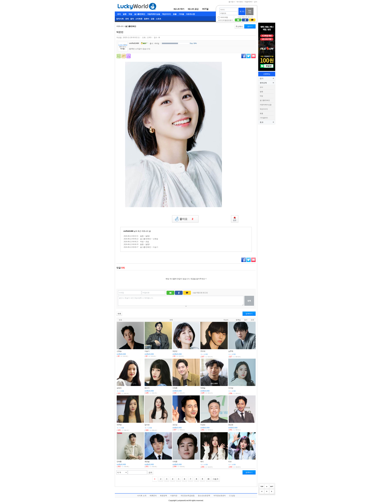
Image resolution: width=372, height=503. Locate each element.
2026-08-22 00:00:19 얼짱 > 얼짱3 (137, 244)
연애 (127, 19)
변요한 (230, 425)
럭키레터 (240, 2)
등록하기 (249, 314)
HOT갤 (205, 9)
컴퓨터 (146, 19)
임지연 (147, 425)
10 (208, 479)
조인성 (174, 425)
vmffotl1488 (134, 43)
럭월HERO (248, 2)
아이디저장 (224, 17)
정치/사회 (120, 19)
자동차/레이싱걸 (153, 14)
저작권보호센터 (219, 496)
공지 (255, 2)
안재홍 (119, 462)
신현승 (119, 351)
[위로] (266, 486)
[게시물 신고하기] (234, 219)
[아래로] (266, 491)
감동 (152, 19)
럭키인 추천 (118, 56)
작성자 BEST (123, 56)
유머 (119, 14)
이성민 (202, 425)
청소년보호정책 (204, 496)
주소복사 (239, 26)
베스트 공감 (193, 9)
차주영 (119, 425)
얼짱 (124, 14)
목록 (119, 314)
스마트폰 (138, 19)
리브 (229, 462)
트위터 (248, 56)
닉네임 (121, 293)
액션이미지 (166, 14)
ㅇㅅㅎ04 (204, 354)
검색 (150, 472)
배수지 (147, 388)
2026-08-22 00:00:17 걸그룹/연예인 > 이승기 (141, 247)
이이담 (230, 388)
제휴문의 (153, 496)
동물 (175, 14)
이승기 (147, 351)
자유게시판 (190, 14)
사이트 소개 (141, 496)
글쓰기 (250, 26)
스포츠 (158, 19)
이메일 (253, 56)
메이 (202, 462)
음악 (132, 19)
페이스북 (243, 56)
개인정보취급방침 (188, 496)
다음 (215, 479)
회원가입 (249, 11)
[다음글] (271, 491)
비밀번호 (146, 293)
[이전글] (261, 491)
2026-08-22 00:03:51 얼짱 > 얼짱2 (137, 236)
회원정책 (163, 496)
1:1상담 (232, 496)
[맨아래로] (271, 486)
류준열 (147, 462)
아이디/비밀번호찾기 (225, 20)
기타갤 (181, 14)
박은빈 (174, 351)
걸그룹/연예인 (139, 14)
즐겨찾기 (232, 2)
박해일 (202, 388)
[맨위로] (261, 486)
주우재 (202, 351)
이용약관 (173, 496)
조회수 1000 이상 (128, 56)
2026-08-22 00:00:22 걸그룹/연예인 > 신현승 (141, 239)
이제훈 (174, 388)
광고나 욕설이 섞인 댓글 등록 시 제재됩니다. (136, 298)
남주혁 (230, 351)
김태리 (119, 388)
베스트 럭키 (179, 9)
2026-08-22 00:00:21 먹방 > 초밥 (136, 242)
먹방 (130, 14)
